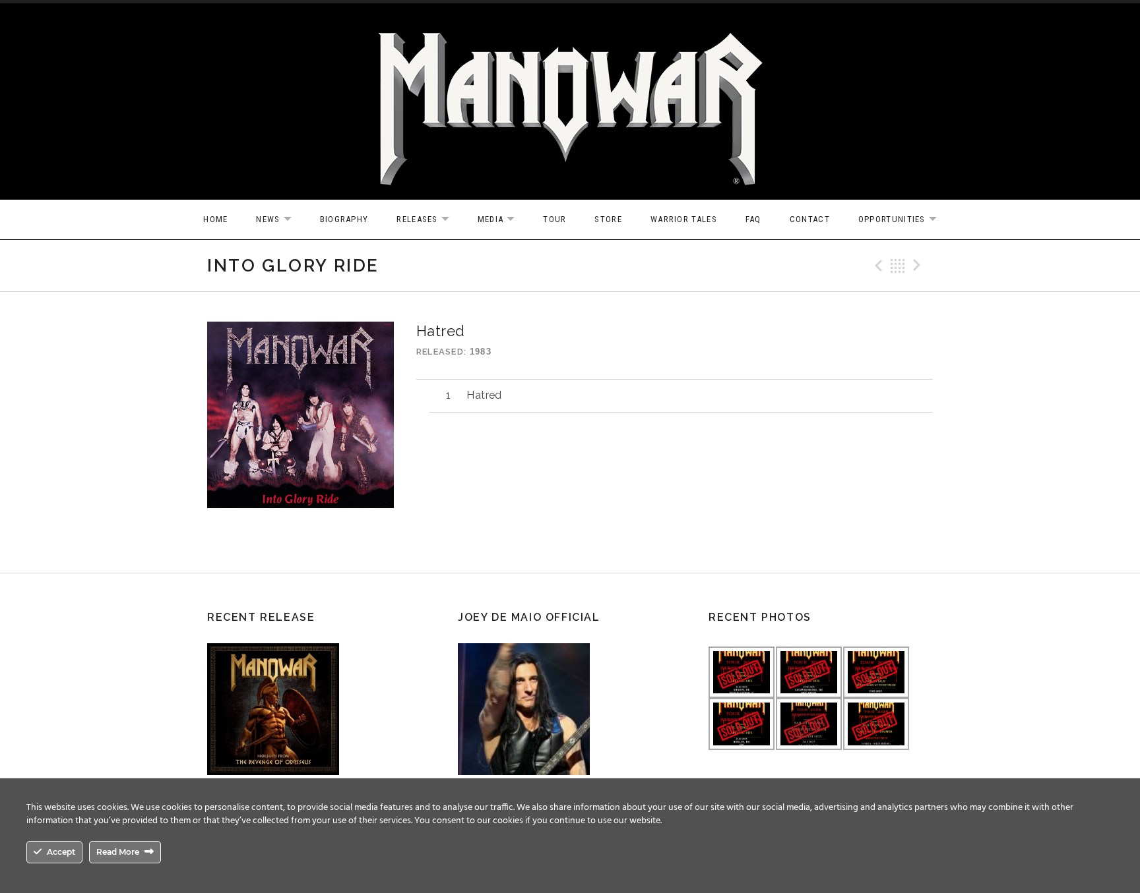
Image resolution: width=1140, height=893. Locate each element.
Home (215, 219)
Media (503, 219)
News (280, 219)
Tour (554, 219)
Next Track (919, 265)
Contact (810, 219)
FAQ (753, 219)
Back (897, 265)
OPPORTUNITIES (904, 219)
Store (608, 219)
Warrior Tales (683, 219)
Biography (344, 219)
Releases (429, 219)
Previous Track (876, 265)
